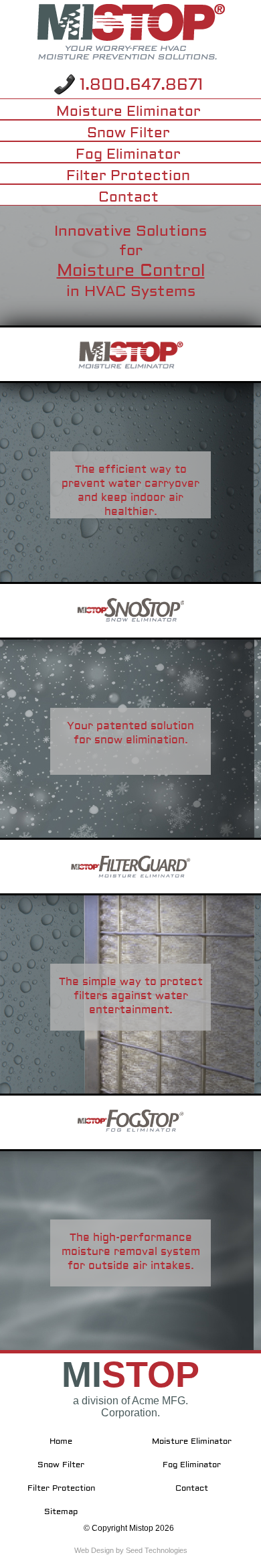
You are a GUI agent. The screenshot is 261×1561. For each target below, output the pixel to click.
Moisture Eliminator (128, 111)
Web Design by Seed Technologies (130, 1550)
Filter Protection (128, 175)
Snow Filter (128, 132)
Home (61, 1441)
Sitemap (61, 1512)
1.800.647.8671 (141, 84)
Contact (128, 197)
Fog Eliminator (128, 154)
